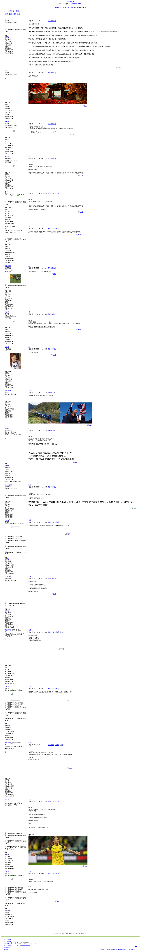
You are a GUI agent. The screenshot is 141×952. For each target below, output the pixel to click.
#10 (29, 390)
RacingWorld (122, 949)
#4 (29, 156)
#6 (29, 226)
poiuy (6, 191)
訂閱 (14, 14)
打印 (6, 14)
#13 (29, 520)
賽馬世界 (58, 7)
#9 (29, 347)
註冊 (64, 3)
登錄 (68, 3)
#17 (29, 742)
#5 (29, 191)
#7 (29, 266)
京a (6, 70)
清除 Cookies (105, 949)
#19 (29, 871)
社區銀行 (74, 3)
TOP (136, 946)
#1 (29, 18)
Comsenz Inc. (33, 942)
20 (9, 559)
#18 (29, 799)
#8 (29, 312)
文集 (52, 193)
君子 (6, 19)
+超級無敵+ (8, 576)
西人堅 (7, 799)
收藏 (18, 14)
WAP (135, 949)
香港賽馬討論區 (68, 7)
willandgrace (8, 485)
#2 (29, 70)
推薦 (10, 14)
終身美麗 (8, 266)
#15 (29, 630)
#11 (29, 428)
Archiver (130, 949)
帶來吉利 (8, 630)
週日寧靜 (8, 390)
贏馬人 (7, 428)
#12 (29, 485)
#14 (29, 576)
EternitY (7, 520)
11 (9, 854)
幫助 (79, 3)
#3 (29, 121)
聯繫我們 (114, 949)
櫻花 (6, 226)
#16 (29, 686)
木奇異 (7, 121)
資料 (49, 21)
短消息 (53, 21)
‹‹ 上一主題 (8, 11)
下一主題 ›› (16, 11)
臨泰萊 (7, 347)
